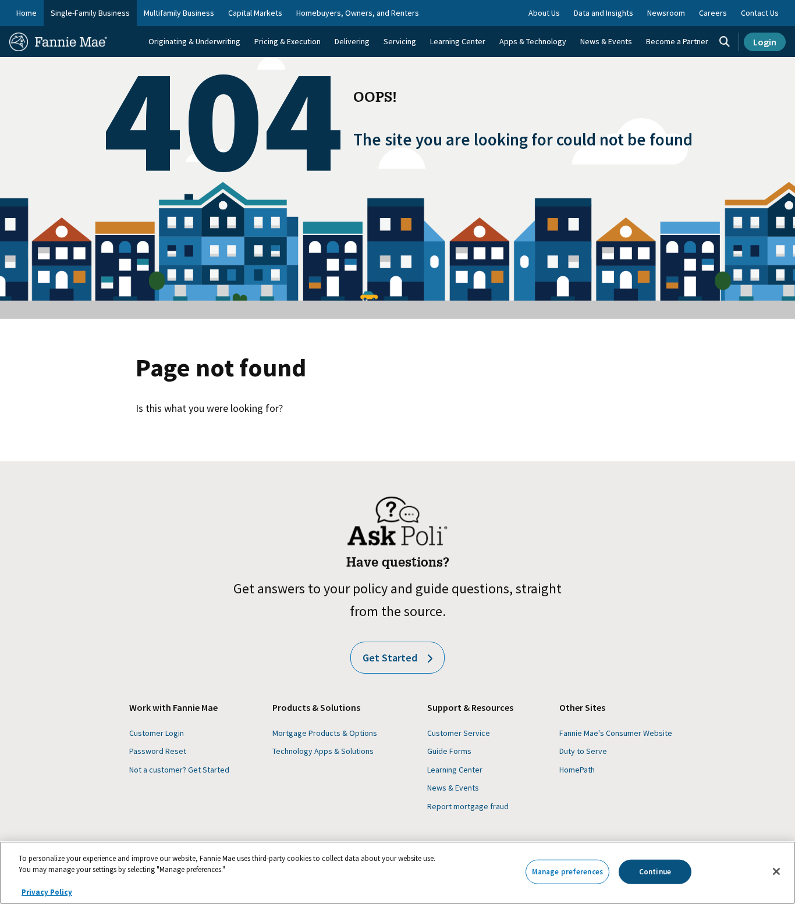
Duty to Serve (583, 751)
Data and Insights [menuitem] (603, 13)
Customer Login (156, 733)
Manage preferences (567, 872)
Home (26, 13)
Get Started (390, 657)
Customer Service (458, 733)
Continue (655, 872)
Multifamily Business (179, 13)
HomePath (577, 769)
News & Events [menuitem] (606, 41)
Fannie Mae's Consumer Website (615, 733)
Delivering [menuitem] (352, 41)
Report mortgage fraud (468, 806)
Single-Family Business (90, 13)
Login (764, 42)
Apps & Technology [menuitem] (532, 41)
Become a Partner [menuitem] (677, 41)
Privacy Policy (47, 892)
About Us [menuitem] (544, 13)
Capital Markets (255, 13)
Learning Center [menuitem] (457, 41)
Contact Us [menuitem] (760, 13)
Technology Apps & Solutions (323, 751)
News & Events (453, 787)
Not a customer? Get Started (179, 769)
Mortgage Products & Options (324, 733)
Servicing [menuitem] (400, 41)
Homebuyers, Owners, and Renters (357, 13)
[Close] (776, 871)
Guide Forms (449, 751)
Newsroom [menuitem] (666, 13)
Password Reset (157, 751)
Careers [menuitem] (713, 13)
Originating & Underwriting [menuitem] (194, 41)
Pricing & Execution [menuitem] (287, 41)
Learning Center (454, 769)
